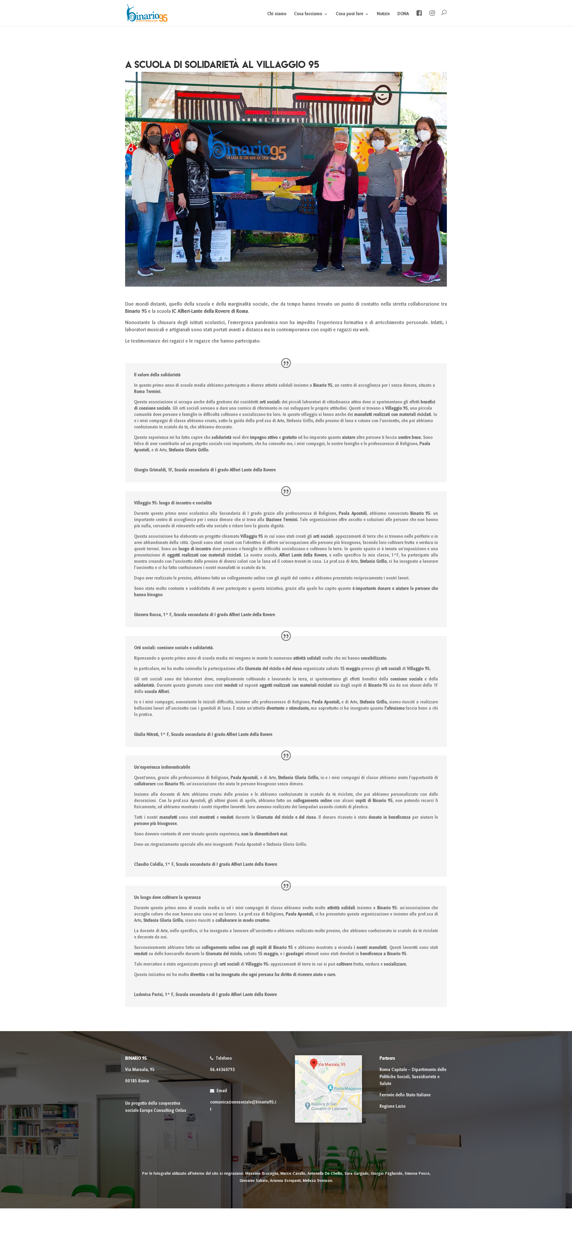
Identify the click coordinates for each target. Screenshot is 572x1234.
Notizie (383, 14)
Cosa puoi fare (349, 14)
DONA (403, 14)
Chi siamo (276, 14)
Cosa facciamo (308, 14)
